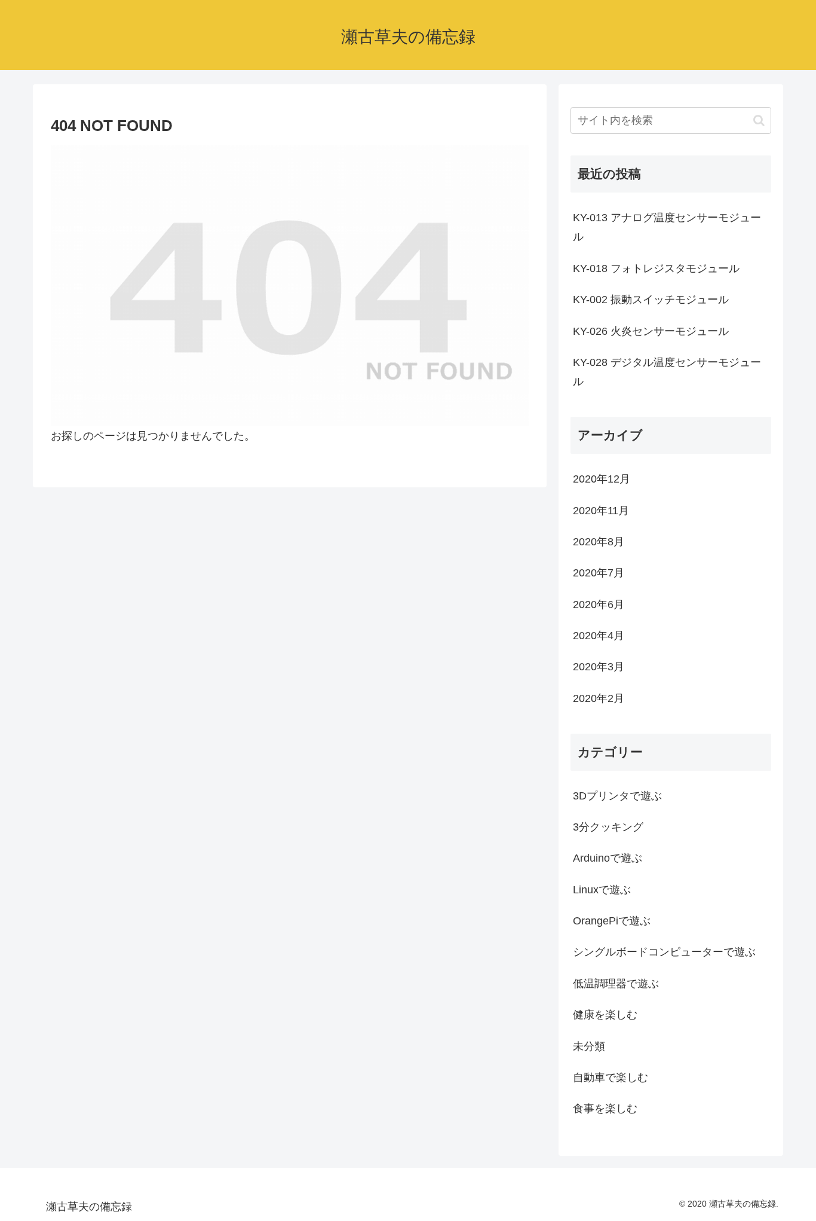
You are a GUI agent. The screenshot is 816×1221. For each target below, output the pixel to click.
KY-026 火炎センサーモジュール (651, 331)
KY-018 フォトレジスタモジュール (656, 268)
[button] (758, 120)
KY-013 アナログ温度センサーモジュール (667, 227)
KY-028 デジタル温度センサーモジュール (667, 371)
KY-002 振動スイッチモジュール (651, 300)
